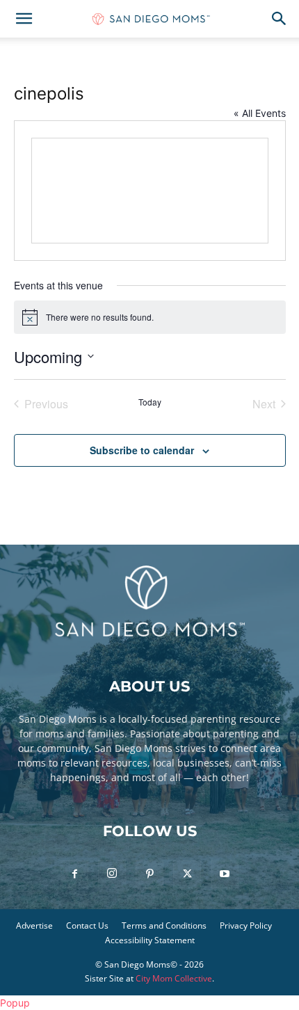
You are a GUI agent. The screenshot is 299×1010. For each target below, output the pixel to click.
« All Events (260, 113)
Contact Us (87, 925)
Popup (15, 1003)
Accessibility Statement (150, 940)
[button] (23, 19)
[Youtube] (225, 874)
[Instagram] (112, 874)
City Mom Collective (174, 978)
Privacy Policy (246, 925)
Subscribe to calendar (142, 450)
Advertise (34, 925)
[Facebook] (74, 874)
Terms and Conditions (164, 925)
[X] (187, 874)
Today (149, 402)
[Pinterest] (149, 874)
